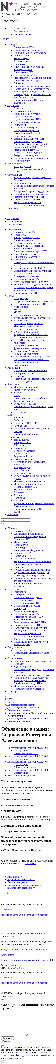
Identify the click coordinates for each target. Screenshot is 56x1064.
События (18, 420)
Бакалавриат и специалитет (28, 50)
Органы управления (24, 450)
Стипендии (20, 125)
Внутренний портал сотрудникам (31, 191)
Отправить (7, 1038)
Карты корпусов (22, 136)
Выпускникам (15, 163)
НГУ (9, 699)
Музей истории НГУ (25, 489)
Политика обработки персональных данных (24, 915)
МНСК (17, 309)
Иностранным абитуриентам (29, 66)
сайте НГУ (30, 863)
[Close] (2, 999)
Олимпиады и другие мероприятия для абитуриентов (32, 95)
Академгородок (22, 467)
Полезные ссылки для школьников (32, 86)
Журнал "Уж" (21, 426)
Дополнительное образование (29, 245)
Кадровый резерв (23, 183)
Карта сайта (7, 955)
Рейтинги (19, 445)
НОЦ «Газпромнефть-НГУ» (28, 323)
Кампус (18, 392)
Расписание (20, 108)
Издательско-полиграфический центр (34, 503)
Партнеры (12, 208)
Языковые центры (23, 248)
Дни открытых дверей (25, 75)
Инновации (13, 367)
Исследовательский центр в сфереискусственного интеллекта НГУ (32, 358)
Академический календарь (28, 243)
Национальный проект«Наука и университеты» (27, 352)
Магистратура (21, 58)
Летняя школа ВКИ (24, 273)
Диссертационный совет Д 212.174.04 (27, 718)
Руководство (20, 448)
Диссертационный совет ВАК (23, 707)
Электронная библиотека (27, 276)
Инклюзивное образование (28, 257)
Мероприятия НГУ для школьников (32, 77)
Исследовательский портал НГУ (31, 304)
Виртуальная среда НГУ (26, 130)
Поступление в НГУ (24, 232)
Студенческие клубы (25, 403)
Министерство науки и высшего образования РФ (27, 960)
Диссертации (21, 750)
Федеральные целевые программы (32, 318)
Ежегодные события (24, 390)
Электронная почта (24, 111)
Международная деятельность (29, 481)
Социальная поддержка (26, 127)
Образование (14, 229)
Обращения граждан (18, 882)
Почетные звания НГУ (26, 486)
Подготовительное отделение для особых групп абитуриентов (31, 90)
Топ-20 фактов (21, 439)
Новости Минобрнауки (26, 434)
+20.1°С (5, 39)
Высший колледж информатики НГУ (33, 270)
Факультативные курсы (26, 155)
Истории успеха (22, 166)
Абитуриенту (14, 44)
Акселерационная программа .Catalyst (34, 378)
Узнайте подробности (22, 1055)
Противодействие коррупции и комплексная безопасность (24, 886)
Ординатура (20, 64)
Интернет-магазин (23, 459)
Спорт (17, 395)
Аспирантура (21, 61)
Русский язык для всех (26, 254)
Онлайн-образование (25, 240)
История (18, 500)
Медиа (10, 414)
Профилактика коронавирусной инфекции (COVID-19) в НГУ (31, 145)
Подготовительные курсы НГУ (30, 251)
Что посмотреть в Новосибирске (31, 398)
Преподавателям (22, 34)
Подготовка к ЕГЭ (23, 72)
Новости (18, 417)
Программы (20, 234)
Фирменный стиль (23, 456)
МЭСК (17, 312)
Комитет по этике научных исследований (28, 363)
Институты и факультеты (27, 237)
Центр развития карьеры (27, 122)
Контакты (12, 514)
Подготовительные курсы (27, 80)
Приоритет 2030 (22, 442)
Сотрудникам (21, 31)
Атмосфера (13, 384)
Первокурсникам (23, 116)
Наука (10, 295)
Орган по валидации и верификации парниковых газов (31, 333)
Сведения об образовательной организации (24, 949)
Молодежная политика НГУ (29, 387)
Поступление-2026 (24, 47)
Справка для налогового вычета (31, 158)
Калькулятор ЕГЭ (23, 69)
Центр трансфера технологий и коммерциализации (30, 372)
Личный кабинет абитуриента (30, 53)
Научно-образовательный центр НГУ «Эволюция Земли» (33, 288)
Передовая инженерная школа (30, 337)
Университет (14, 437)
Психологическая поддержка (29, 152)
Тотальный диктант (24, 401)
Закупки (18, 495)
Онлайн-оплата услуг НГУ (28, 141)
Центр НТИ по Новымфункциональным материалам (30, 347)
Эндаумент (19, 492)
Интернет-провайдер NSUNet (29, 133)
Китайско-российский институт (31, 282)
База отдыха (20, 412)
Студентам (19, 28)
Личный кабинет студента (28, 113)
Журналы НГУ (21, 320)
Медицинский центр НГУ (27, 149)
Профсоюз (19, 498)
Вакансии (19, 180)
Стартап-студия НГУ (25, 381)
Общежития (20, 83)
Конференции (21, 306)
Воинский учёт (22, 161)
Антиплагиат (14, 876)
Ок (3, 1061)
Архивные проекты (24, 506)
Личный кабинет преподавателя (31, 194)
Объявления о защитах (19, 710)
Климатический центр (25, 329)
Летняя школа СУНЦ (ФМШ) (29, 268)
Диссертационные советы (27, 315)
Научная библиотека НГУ (27, 119)
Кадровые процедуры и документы (32, 177)
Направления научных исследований (33, 301)
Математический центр (26, 326)
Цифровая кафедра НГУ (26, 293)
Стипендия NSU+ (23, 55)
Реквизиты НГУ (22, 453)
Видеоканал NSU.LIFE (26, 423)
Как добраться (21, 470)
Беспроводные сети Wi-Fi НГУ (30, 138)
